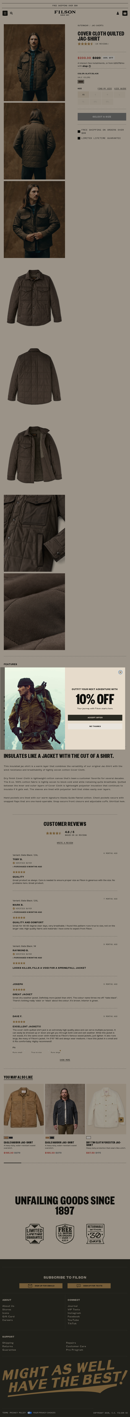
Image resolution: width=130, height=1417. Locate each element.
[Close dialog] (120, 672)
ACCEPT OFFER (95, 717)
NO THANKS (95, 726)
